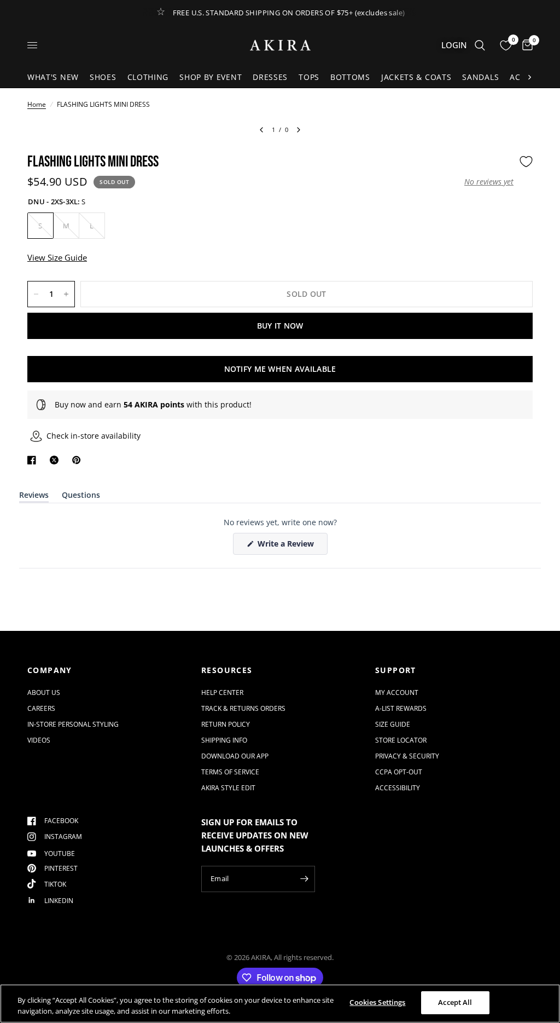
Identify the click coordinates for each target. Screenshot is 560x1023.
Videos (38, 740)
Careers (41, 708)
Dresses (270, 77)
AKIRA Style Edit (228, 787)
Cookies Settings (377, 1002)
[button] (489, 182)
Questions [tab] (81, 497)
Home (36, 104)
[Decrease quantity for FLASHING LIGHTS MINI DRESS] (36, 294)
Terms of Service (230, 772)
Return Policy (225, 724)
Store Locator (401, 740)
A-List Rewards (401, 708)
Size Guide (392, 724)
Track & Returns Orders (243, 708)
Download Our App (235, 756)
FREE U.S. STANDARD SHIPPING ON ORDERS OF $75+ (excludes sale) (289, 13)
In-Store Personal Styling (73, 724)
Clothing (148, 77)
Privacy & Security (407, 756)
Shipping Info (224, 740)
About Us (43, 692)
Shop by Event (210, 77)
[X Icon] (56, 460)
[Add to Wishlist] (526, 161)
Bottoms (350, 77)
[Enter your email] (304, 879)
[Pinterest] (78, 460)
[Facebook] (33, 460)
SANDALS (480, 77)
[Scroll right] (529, 77)
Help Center (222, 692)
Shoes (103, 77)
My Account (396, 692)
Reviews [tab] (34, 497)
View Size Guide (57, 257)
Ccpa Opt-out (398, 772)
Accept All (455, 1002)
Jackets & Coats (416, 77)
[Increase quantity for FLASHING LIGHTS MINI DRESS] (66, 294)
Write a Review (287, 546)
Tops (309, 77)
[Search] (480, 45)
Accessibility (397, 787)
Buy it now (280, 325)
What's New (53, 77)
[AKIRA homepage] (280, 45)
